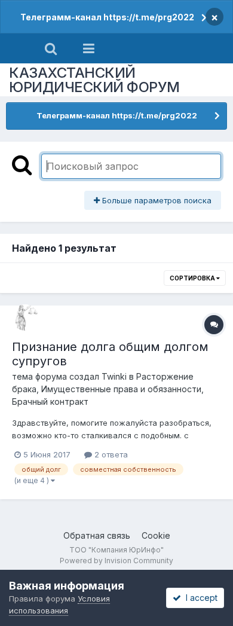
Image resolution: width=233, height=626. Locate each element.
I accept (199, 598)
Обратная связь (96, 535)
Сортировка (193, 278)
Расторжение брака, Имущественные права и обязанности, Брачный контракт (108, 389)
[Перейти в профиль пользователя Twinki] (25, 317)
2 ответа (110, 454)
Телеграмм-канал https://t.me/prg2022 (107, 17)
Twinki (114, 376)
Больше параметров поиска (155, 200)
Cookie (156, 535)
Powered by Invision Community (116, 560)
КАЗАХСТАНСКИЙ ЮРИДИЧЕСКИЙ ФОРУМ (94, 80)
